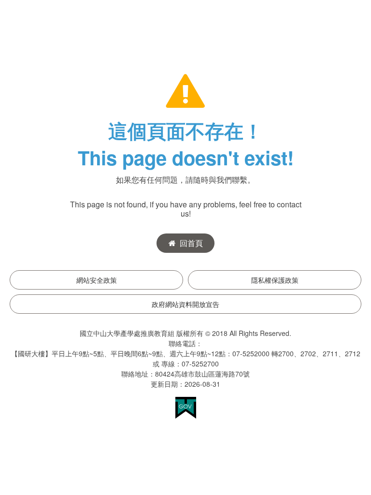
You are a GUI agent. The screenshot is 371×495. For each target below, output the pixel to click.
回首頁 (191, 242)
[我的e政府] (185, 406)
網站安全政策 (96, 280)
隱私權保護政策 (275, 280)
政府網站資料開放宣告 (185, 304)
